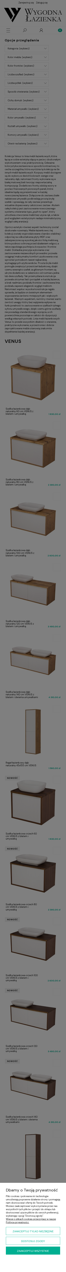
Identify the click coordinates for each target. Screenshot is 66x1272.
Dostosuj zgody (33, 1241)
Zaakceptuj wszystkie (33, 1251)
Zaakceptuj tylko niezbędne (33, 1231)
